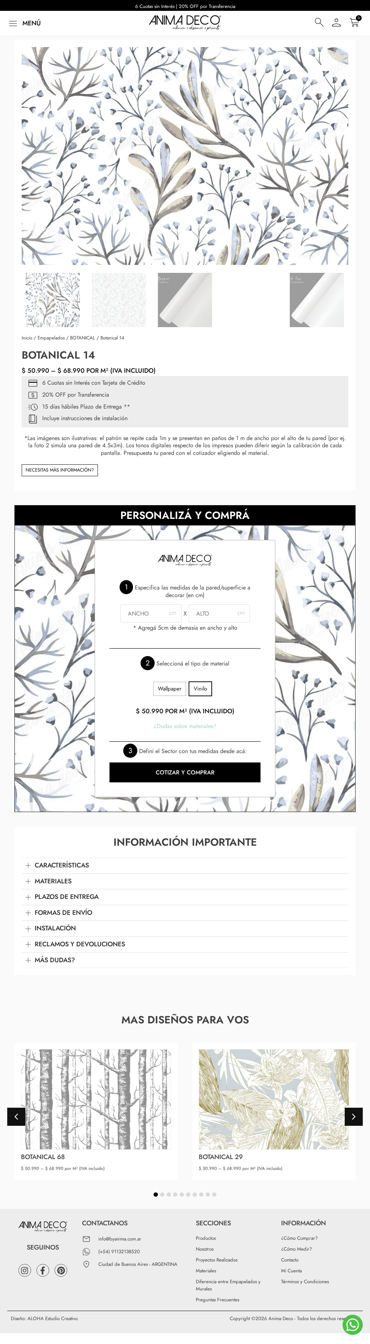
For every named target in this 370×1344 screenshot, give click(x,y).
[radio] (170, 689)
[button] (24, 23)
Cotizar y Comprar (185, 772)
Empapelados (51, 337)
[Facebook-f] (42, 1270)
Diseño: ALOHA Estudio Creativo (44, 1318)
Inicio (27, 337)
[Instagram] (24, 1270)
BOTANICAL (82, 337)
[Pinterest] (61, 1270)
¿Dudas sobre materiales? (185, 726)
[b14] (185, 156)
